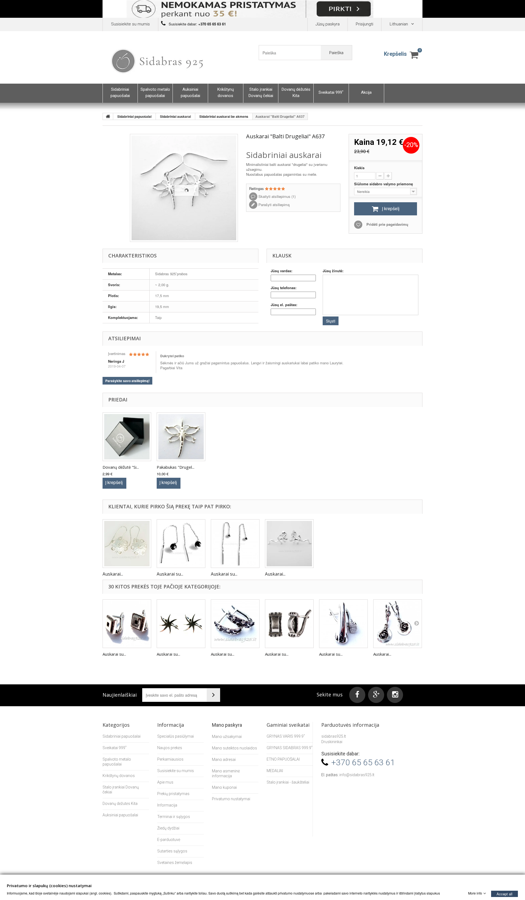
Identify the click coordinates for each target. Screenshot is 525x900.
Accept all (504, 893)
